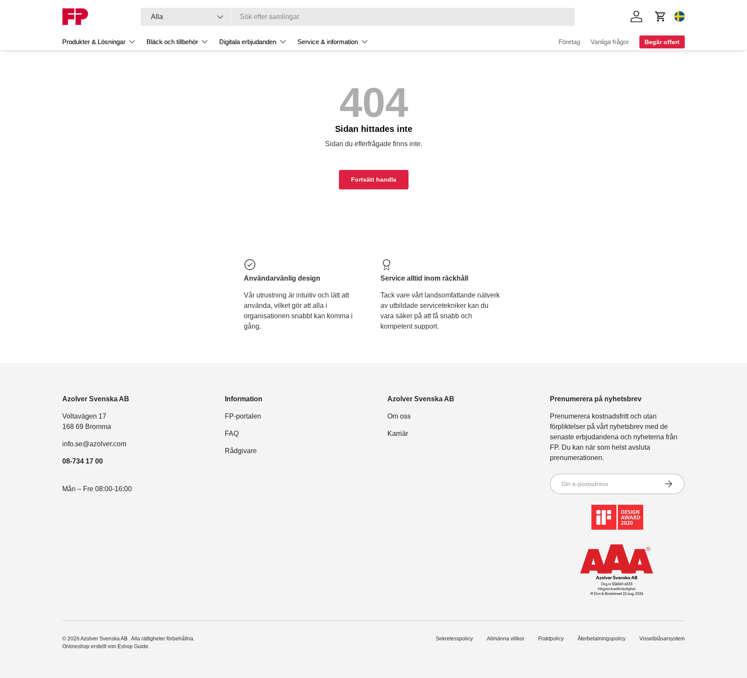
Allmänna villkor (505, 639)
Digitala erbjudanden (247, 41)
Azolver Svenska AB (104, 639)
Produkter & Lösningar (93, 41)
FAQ (232, 433)
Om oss (399, 416)
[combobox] (357, 17)
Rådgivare (241, 450)
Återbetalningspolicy (602, 639)
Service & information (327, 41)
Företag (569, 41)
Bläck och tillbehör (172, 41)
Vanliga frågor (610, 41)
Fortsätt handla (373, 179)
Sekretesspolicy (454, 639)
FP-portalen (243, 416)
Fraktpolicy (551, 639)
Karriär (397, 433)
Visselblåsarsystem (662, 639)
